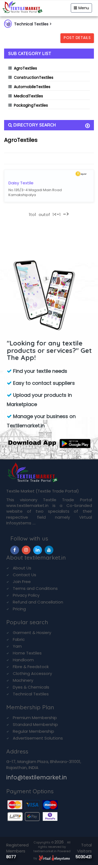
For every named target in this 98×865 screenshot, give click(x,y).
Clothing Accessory (32, 673)
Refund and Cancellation (38, 602)
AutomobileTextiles (32, 86)
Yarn (17, 646)
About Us (22, 568)
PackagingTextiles (31, 105)
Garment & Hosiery (32, 632)
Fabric (19, 639)
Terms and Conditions (35, 588)
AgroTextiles (25, 68)
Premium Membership (35, 717)
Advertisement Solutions (38, 738)
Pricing (19, 609)
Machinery (23, 680)
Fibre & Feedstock (31, 666)
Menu (83, 8)
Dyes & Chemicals (31, 687)
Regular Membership (33, 731)
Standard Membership (35, 724)
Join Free (22, 581)
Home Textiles (27, 653)
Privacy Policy (26, 595)
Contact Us (24, 575)
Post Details (77, 37)
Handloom (23, 660)
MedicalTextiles (28, 96)
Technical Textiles (31, 694)
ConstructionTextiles (33, 77)
